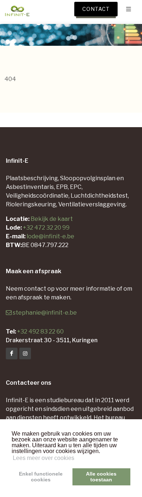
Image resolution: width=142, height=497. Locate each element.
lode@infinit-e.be (50, 236)
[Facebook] (11, 353)
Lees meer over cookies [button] (43, 458)
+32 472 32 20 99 (46, 227)
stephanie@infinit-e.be (45, 312)
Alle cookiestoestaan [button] (101, 476)
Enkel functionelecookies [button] (41, 476)
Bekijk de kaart (51, 218)
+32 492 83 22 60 (40, 331)
